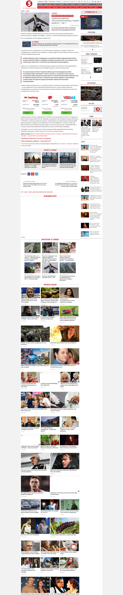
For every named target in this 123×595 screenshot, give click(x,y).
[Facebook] (76, 1)
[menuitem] (40, 4)
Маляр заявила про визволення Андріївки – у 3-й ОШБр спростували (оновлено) (32, 166)
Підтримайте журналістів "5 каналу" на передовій (36, 138)
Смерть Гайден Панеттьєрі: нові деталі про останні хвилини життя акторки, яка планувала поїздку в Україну (96, 216)
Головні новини (25, 143)
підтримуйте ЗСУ (45, 141)
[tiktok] (81, 1)
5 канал (47, 30)
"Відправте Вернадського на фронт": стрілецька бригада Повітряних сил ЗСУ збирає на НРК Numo (86, 73)
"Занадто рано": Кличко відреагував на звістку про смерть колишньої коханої (96, 197)
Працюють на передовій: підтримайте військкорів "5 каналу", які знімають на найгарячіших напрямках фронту (87, 63)
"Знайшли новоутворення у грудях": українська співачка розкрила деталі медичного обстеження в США (95, 180)
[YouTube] (98, 1)
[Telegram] (84, 1)
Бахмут (26, 192)
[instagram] (79, 1)
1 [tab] (86, 29)
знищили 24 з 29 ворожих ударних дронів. (51, 131)
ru (74, 1)
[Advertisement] (50, 104)
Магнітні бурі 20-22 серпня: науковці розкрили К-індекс (94, 233)
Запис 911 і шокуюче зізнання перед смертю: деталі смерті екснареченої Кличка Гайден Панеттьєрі (96, 158)
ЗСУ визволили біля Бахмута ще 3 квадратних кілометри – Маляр (49, 166)
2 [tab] (96, 29)
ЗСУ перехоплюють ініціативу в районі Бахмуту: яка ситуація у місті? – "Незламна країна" (32, 277)
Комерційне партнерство (84, 108)
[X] (90, 1)
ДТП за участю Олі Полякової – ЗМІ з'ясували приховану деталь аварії (95, 225)
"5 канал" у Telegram (66, 143)
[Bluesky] (95, 1)
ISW (49, 38)
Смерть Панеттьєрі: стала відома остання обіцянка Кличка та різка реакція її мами (95, 206)
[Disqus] (50, 218)
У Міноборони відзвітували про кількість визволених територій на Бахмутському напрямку (68, 166)
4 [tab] (94, 49)
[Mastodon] (92, 1)
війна (30, 192)
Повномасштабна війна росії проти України (62, 15)
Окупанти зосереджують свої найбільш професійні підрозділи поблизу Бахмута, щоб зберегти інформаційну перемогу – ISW (49, 258)
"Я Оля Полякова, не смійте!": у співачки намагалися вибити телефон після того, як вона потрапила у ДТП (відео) (95, 169)
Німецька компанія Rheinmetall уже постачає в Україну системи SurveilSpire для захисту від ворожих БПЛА (35, 185)
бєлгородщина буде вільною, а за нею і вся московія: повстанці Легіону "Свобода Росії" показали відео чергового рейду (66, 185)
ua (72, 1)
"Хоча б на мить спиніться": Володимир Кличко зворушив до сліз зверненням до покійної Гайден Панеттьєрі (96, 149)
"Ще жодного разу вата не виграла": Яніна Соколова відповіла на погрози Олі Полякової (96, 189)
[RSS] (100, 1)
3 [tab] (92, 49)
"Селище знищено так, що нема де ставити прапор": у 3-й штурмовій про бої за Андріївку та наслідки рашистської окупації (55, 44)
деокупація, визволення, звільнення (43, 192)
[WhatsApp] (87, 1)
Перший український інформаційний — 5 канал (29, 4)
